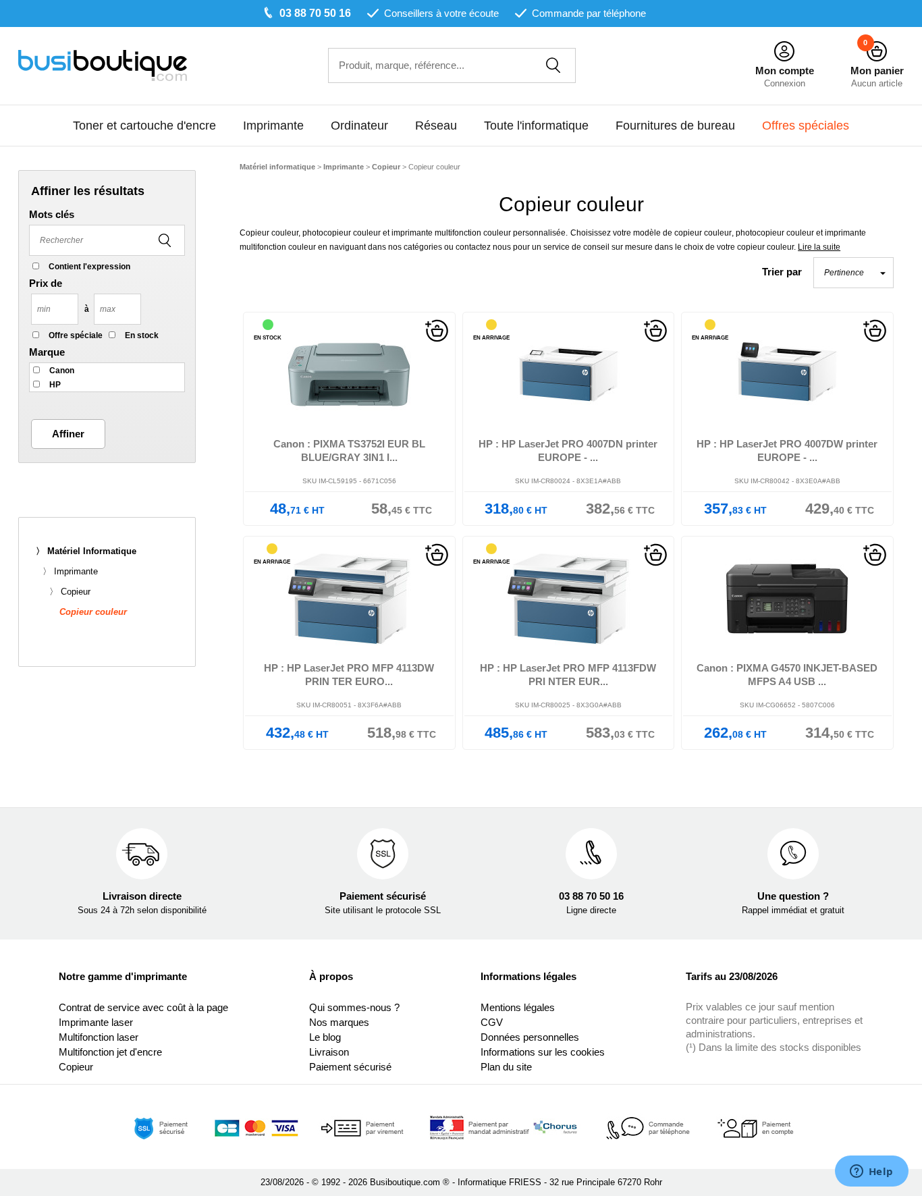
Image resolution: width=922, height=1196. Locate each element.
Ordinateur (359, 125)
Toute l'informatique (536, 125)
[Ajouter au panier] (436, 329)
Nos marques (339, 1022)
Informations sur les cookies (543, 1052)
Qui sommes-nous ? (354, 1007)
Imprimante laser (96, 1022)
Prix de (45, 283)
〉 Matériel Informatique (86, 551)
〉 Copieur (69, 592)
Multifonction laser (98, 1037)
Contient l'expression (89, 266)
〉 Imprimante (70, 571)
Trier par (782, 271)
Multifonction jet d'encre (110, 1052)
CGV (492, 1022)
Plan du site (506, 1066)
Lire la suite (819, 247)
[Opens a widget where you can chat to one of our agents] (871, 1172)
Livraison (329, 1052)
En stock (142, 335)
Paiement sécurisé (350, 1066)
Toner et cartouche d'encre (144, 125)
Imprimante (273, 125)
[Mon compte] (784, 51)
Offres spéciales (805, 125)
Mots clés (51, 214)
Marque (47, 352)
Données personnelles (530, 1037)
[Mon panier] (877, 51)
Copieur (76, 1066)
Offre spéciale (76, 335)
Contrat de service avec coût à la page (143, 1007)
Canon (61, 370)
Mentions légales (518, 1007)
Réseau (436, 125)
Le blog (325, 1037)
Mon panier (877, 70)
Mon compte (784, 70)
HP (55, 384)
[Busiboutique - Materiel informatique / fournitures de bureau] (102, 64)
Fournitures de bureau (675, 125)
